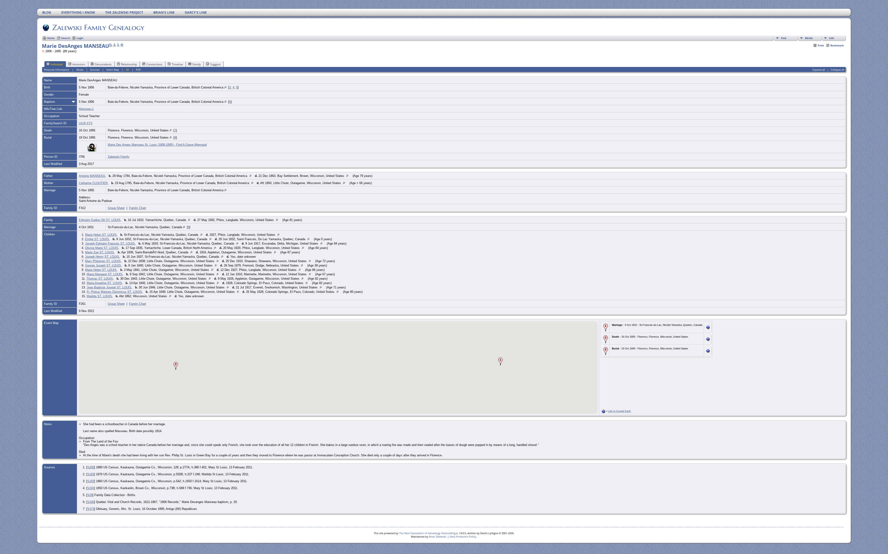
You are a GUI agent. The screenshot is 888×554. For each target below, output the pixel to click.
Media (809, 38)
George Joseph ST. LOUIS (103, 265)
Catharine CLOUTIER (93, 183)
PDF (138, 69)
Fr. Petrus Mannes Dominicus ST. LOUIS (114, 292)
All (127, 69)
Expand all (819, 69)
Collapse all (837, 69)
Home (51, 38)
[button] (500, 361)
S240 (90, 502)
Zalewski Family (119, 156)
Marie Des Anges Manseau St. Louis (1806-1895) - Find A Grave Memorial (157, 144)
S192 (90, 481)
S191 (90, 488)
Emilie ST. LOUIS (97, 239)
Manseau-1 (86, 109)
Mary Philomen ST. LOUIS (103, 261)
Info (831, 38)
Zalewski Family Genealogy (98, 27)
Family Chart (137, 208)
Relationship (129, 64)
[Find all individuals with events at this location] (225, 87)
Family (196, 64)
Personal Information (56, 69)
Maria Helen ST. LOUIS (101, 234)
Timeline (177, 64)
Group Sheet (116, 208)
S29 (89, 495)
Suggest (215, 64)
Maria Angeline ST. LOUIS (104, 283)
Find (783, 38)
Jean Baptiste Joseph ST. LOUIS (109, 287)
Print (821, 45)
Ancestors (78, 64)
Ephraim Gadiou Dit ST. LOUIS (99, 220)
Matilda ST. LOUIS (99, 296)
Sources (94, 69)
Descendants (103, 64)
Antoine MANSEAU (92, 176)
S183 (90, 474)
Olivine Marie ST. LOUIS (101, 248)
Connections (154, 64)
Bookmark (837, 45)
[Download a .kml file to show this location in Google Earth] (708, 328)
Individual (57, 64)
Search (65, 38)
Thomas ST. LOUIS (99, 278)
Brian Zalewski (437, 536)
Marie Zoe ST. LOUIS (99, 252)
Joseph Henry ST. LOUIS (102, 256)
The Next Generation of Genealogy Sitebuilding (427, 533)
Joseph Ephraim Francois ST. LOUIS (110, 243)
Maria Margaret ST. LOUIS (104, 274)
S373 (90, 509)
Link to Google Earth (619, 411)
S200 (90, 467)
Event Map (112, 69)
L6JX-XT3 (85, 123)
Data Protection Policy (463, 536)
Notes (79, 69)
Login (80, 38)
